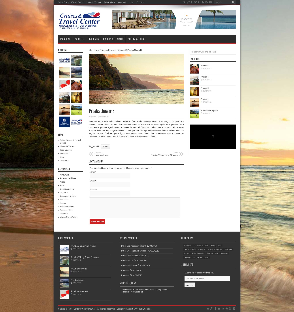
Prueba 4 (205, 77)
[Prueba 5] (76, 85)
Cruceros (94, 39)
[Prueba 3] (76, 97)
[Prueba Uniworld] (64, 72)
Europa (63, 203)
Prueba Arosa (77, 280)
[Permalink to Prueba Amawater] (64, 298)
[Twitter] (195, 2)
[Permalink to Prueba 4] (194, 84)
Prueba (105, 146)
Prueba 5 (205, 65)
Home (95, 50)
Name (92, 172)
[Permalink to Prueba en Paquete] (194, 118)
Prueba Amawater (79, 291)
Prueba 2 (205, 99)
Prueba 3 (205, 88)
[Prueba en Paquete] (76, 109)
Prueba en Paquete (209, 110)
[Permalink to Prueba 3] (194, 95)
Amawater (64, 175)
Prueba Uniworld (78, 268)
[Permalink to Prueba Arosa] (64, 287)
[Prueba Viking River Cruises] (76, 60)
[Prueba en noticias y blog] (64, 60)
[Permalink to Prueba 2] (194, 106)
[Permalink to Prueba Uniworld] (64, 276)
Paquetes (79, 39)
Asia (62, 185)
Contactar (141, 2)
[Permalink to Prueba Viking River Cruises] (64, 264)
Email (92, 181)
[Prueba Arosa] (76, 72)
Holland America (67, 206)
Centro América (67, 189)
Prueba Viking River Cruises (164, 154)
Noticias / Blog (136, 39)
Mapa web (122, 2)
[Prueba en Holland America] (64, 122)
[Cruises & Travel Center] (79, 27)
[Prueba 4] (64, 97)
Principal (65, 39)
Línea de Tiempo (94, 2)
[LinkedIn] (199, 2)
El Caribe (64, 199)
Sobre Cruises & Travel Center (71, 2)
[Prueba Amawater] (64, 85)
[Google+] (188, 2)
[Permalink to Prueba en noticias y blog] (64, 253)
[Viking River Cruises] (76, 122)
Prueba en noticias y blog (83, 246)
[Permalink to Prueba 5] (194, 73)
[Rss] (184, 2)
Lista (132, 2)
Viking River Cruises (69, 217)
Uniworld (122, 50)
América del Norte (68, 178)
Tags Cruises (109, 2)
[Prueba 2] (64, 109)
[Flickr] (202, 2)
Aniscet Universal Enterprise (138, 309)
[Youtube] (206, 2)
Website (93, 190)
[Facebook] (191, 2)
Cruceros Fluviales (113, 39)
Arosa (62, 182)
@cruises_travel (129, 283)
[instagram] (210, 2)
